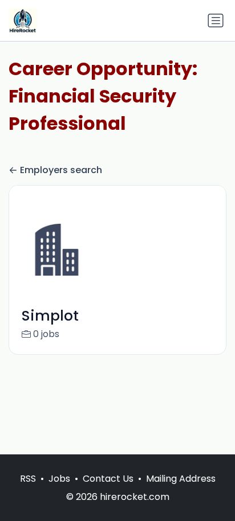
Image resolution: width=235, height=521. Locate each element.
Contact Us (108, 478)
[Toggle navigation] (215, 20)
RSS (28, 478)
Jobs (59, 478)
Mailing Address (181, 478)
